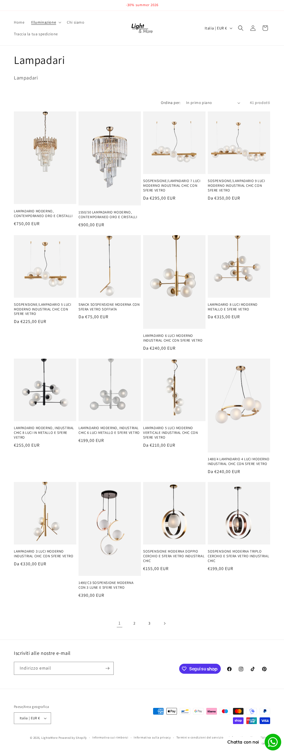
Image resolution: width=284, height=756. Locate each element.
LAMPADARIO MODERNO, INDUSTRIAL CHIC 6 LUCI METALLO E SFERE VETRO (109, 430)
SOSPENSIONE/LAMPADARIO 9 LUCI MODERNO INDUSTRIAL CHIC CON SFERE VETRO (236, 186)
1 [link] (119, 623)
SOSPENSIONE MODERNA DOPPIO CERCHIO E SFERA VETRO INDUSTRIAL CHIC (173, 556)
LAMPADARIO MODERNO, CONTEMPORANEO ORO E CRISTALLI (43, 213)
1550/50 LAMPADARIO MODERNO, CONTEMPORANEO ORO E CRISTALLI (107, 214)
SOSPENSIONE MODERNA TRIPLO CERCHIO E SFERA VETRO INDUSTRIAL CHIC (238, 556)
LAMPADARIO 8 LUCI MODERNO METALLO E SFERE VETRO (233, 307)
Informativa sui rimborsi (110, 737)
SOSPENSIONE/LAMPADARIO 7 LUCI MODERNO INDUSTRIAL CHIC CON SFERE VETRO (171, 186)
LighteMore (49, 738)
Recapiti (264, 743)
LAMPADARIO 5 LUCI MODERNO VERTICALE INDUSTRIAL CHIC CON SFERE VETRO (170, 433)
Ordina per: (170, 102)
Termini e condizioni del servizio (200, 737)
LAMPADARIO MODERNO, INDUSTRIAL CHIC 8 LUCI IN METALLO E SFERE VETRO (44, 433)
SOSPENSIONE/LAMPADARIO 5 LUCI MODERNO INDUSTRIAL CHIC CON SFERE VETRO (42, 309)
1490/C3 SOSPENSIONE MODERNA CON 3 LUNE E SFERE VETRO (105, 585)
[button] (46, 22)
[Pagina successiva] (164, 623)
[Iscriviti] (107, 668)
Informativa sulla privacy (152, 737)
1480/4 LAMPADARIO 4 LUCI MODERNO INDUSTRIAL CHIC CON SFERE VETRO (238, 461)
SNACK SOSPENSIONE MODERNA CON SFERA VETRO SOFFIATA (109, 307)
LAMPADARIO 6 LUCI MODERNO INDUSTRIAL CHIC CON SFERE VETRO (173, 338)
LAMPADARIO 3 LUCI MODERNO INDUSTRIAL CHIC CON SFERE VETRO (43, 553)
